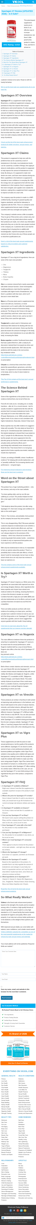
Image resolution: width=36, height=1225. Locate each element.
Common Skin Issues (24, 1104)
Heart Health (5, 1096)
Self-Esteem (4, 1170)
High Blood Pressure (24, 1107)
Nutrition (20, 1122)
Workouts (4, 1120)
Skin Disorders (22, 1085)
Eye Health (4, 1085)
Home (3, 6)
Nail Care (21, 1120)
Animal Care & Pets (24, 1195)
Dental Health (5, 1100)
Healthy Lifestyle (6, 1178)
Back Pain (21, 1126)
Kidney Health (5, 1104)
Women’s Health (6, 1109)
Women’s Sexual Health (25, 1111)
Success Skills (22, 1183)
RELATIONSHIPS (7, 1160)
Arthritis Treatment (23, 1098)
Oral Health (4, 1087)
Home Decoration (23, 1189)
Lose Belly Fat (22, 1089)
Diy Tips (20, 1165)
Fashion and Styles (7, 1154)
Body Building (5, 1102)
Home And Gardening (24, 1193)
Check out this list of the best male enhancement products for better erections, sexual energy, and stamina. (16, 144)
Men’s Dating (5, 1172)
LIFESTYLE (22, 1160)
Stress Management (7, 1191)
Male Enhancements (13, 6)
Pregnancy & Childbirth (25, 1150)
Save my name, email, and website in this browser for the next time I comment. (15, 991)
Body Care (4, 1128)
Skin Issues (21, 1083)
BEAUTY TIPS (6, 1117)
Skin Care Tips (22, 1137)
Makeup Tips (5, 1141)
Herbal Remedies (23, 1144)
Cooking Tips (22, 1172)
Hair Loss (4, 1131)
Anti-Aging (4, 1126)
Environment (22, 1174)
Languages (4, 1168)
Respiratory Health (23, 1100)
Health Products (23, 1092)
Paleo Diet (4, 1137)
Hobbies (20, 1168)
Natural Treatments (24, 1148)
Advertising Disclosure (26, 6)
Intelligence (21, 1170)
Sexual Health (22, 1094)
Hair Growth (4, 1139)
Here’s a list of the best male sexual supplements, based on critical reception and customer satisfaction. (17, 244)
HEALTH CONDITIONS (26, 1076)
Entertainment (22, 1178)
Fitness (3, 1079)
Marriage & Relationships (8, 1195)
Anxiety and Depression (25, 1113)
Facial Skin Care (23, 1135)
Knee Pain (21, 1128)
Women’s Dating (6, 1180)
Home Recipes (22, 1180)
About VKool (22, 1213)
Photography (22, 1176)
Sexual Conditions (23, 1096)
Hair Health (21, 1133)
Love (2, 1163)
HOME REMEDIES (24, 1117)
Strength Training (6, 1113)
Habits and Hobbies (7, 1187)
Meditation (21, 1124)
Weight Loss (5, 1144)
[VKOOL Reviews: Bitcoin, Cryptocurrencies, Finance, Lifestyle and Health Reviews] (19, 2)
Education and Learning (25, 1198)
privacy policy (12, 1222)
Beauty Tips (4, 1135)
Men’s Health (5, 1098)
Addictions (21, 1081)
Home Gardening (23, 1187)
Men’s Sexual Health (24, 1109)
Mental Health (5, 1107)
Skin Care (4, 1133)
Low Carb (4, 1081)
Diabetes (21, 1079)
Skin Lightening (22, 1141)
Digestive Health (6, 1111)
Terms (30, 1220)
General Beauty (6, 1150)
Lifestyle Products (23, 1185)
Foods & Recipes (6, 1148)
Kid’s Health (4, 1089)
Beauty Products (6, 1152)
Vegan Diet (21, 1131)
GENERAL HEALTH (8, 1076)
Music (20, 1163)
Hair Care (4, 1122)
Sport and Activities (24, 1191)
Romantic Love (5, 1174)
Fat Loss (3, 1124)
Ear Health (4, 1083)
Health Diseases (23, 1087)
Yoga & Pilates (5, 1146)
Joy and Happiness (7, 1185)
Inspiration (4, 1165)
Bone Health (5, 1092)
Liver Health (4, 1094)
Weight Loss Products (24, 1152)
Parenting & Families (7, 1189)
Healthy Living (22, 1139)
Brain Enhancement (24, 1102)
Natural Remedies (23, 1146)
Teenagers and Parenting (8, 1193)
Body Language (6, 1176)
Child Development (6, 1183)
